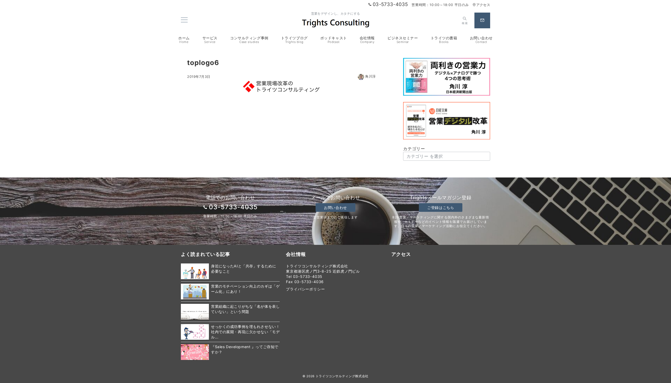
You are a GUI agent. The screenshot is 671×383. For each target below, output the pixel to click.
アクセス (483, 5)
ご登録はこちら (440, 207)
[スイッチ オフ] (482, 20)
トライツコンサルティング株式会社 (342, 376)
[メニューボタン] (184, 20)
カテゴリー (414, 148)
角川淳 (370, 76)
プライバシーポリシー (305, 289)
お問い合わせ (335, 207)
